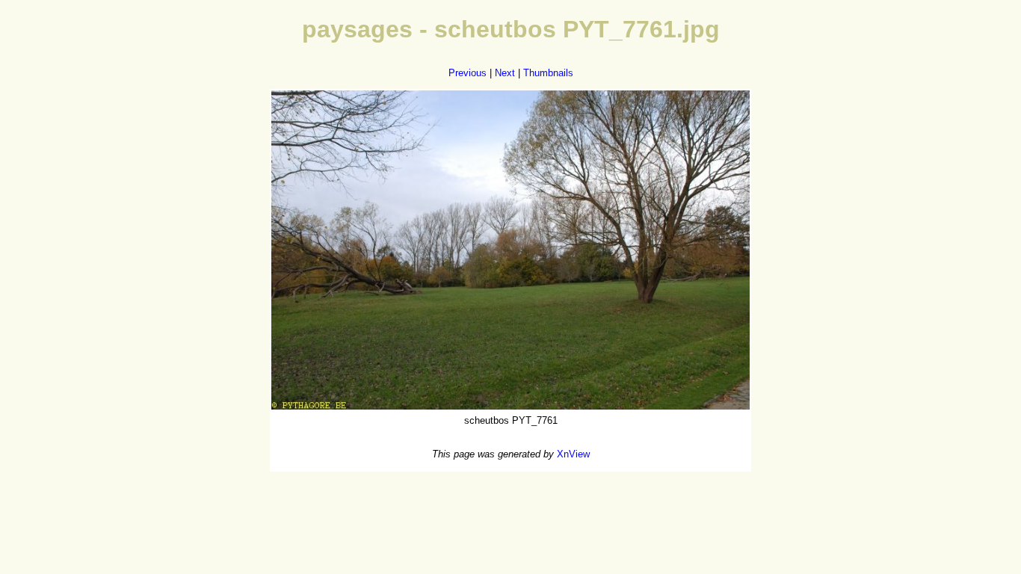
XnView (573, 454)
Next (505, 72)
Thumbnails (548, 72)
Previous (467, 72)
